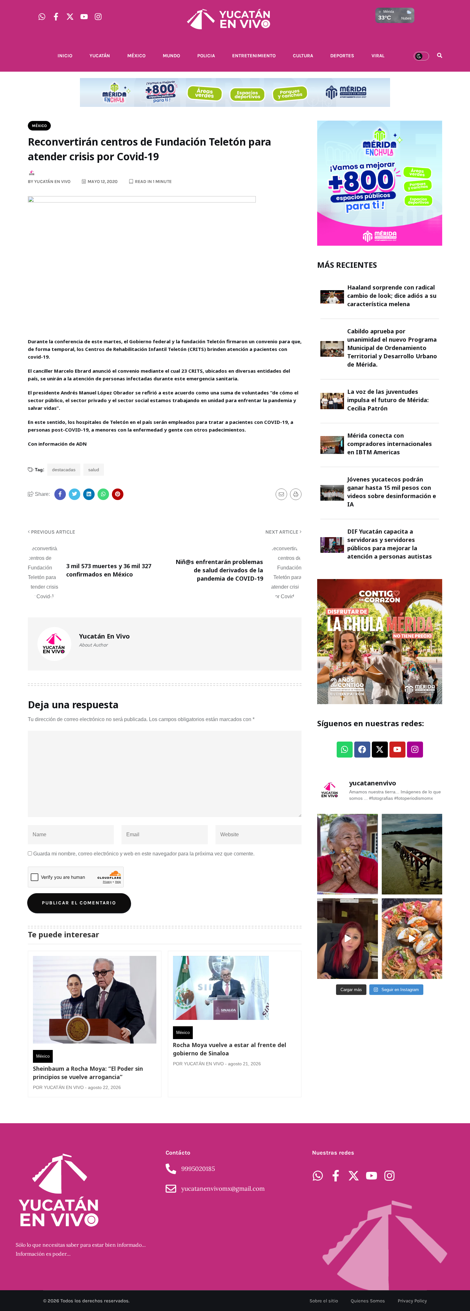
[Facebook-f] (56, 16)
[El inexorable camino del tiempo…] (412, 854)
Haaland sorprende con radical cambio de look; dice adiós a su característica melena (391, 295)
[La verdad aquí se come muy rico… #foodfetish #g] (412, 938)
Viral (378, 56)
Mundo (171, 56)
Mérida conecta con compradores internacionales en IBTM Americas (389, 444)
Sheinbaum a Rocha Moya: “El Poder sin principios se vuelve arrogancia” (88, 1073)
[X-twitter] (70, 16)
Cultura (303, 56)
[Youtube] (84, 16)
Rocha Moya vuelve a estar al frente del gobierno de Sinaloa (229, 1049)
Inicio (65, 56)
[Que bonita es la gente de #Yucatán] (347, 854)
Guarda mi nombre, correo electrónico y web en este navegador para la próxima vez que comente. (144, 853)
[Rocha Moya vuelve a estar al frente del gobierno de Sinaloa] (221, 989)
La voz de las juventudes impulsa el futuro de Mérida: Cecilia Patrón (388, 400)
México (136, 56)
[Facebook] (362, 750)
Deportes (342, 56)
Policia (206, 56)
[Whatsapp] (42, 16)
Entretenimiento (254, 56)
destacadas (63, 469)
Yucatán (100, 56)
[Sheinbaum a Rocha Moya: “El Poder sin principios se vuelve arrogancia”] (94, 1001)
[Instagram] (98, 16)
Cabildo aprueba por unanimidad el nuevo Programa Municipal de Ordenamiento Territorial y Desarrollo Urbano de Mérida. (392, 347)
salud (93, 469)
